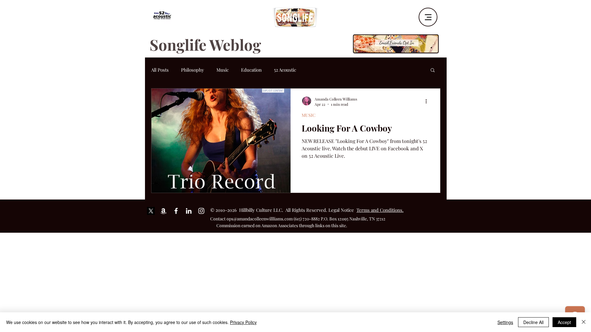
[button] (433, 70)
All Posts (160, 70)
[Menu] (428, 17)
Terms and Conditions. (380, 210)
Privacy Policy (243, 322)
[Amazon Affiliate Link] (163, 211)
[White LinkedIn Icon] (189, 211)
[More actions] (428, 101)
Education (251, 70)
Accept (564, 322)
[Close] (583, 322)
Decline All (533, 322)
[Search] (439, 15)
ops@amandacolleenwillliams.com (260, 219)
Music (222, 70)
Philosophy (192, 70)
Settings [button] (505, 322)
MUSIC (309, 115)
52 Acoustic (285, 70)
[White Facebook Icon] (176, 211)
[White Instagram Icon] (201, 211)
